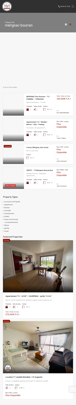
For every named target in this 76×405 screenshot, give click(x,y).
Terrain (6, 231)
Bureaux (7, 207)
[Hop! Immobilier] (7, 10)
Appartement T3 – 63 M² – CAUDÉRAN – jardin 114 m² (28, 296)
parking (6, 228)
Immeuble (7, 210)
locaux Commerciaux (11, 219)
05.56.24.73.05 (65, 6)
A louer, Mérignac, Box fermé (37, 147)
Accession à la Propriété (12, 201)
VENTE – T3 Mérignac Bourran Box (39, 170)
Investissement (9, 213)
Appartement (8, 204)
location (6, 216)
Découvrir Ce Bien (13, 111)
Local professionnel (11, 222)
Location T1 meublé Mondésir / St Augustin (23, 377)
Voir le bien (38, 282)
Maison (6, 225)
